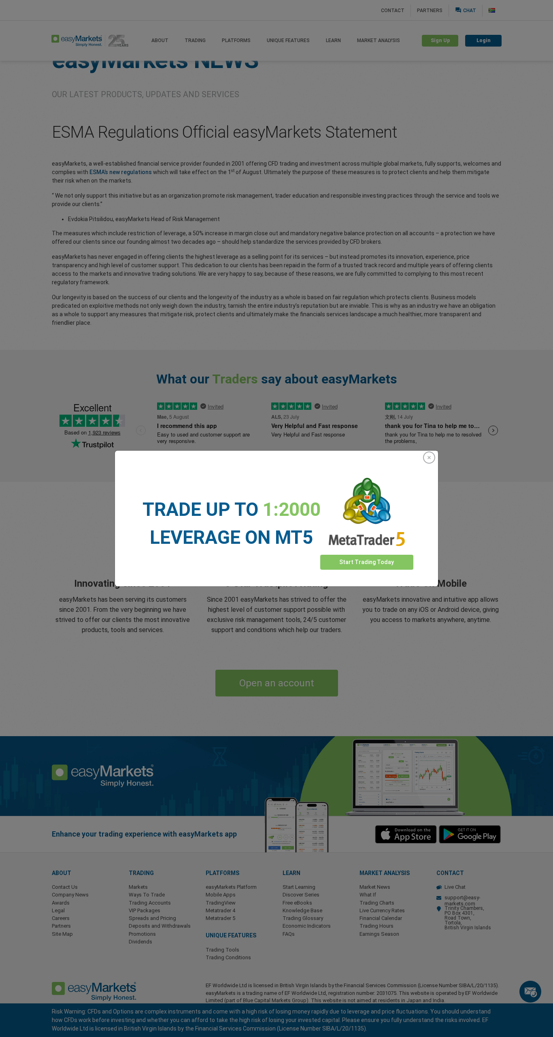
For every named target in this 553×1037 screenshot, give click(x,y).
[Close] (429, 457)
